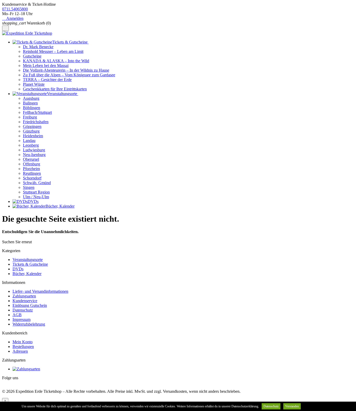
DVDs (18, 269)
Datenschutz (23, 310)
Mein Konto (23, 342)
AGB (17, 315)
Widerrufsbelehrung (29, 324)
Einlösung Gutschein (30, 305)
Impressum (21, 319)
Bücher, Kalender (27, 273)
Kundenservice (25, 300)
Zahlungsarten (24, 296)
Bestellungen (23, 346)
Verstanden (292, 406)
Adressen (20, 351)
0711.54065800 (15, 9)
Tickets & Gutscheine (30, 264)
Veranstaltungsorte (28, 259)
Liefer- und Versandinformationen (40, 291)
